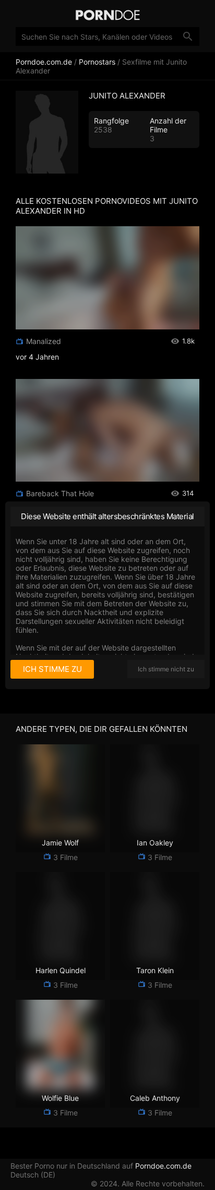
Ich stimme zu (52, 669)
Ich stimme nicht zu (166, 669)
